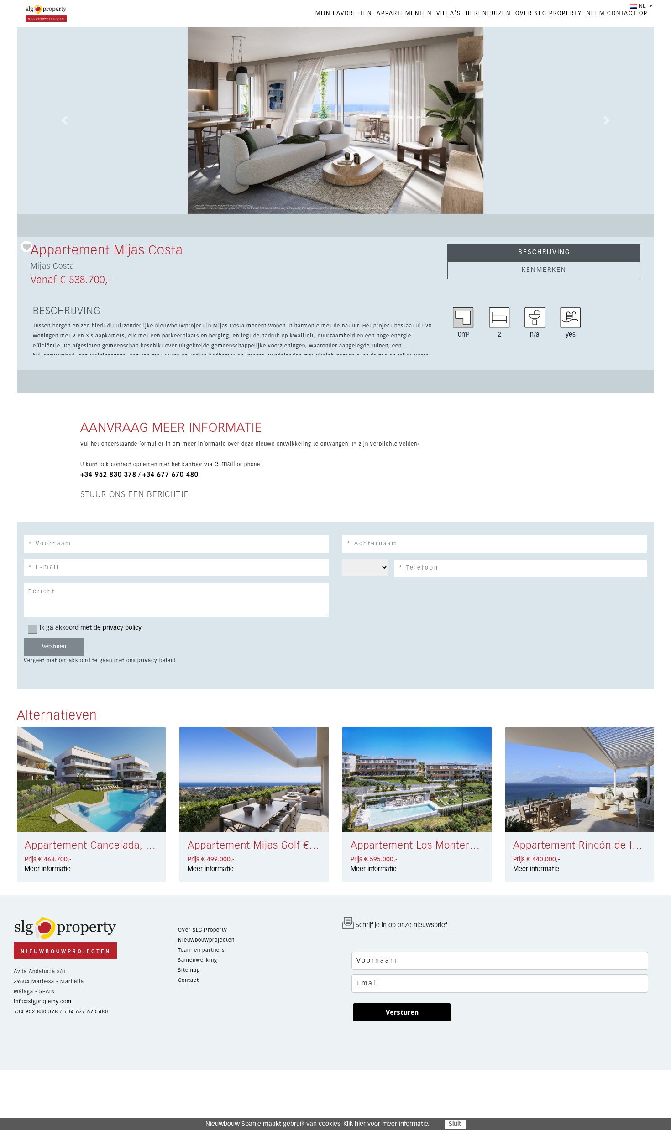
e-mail (225, 464)
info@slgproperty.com (43, 1001)
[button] (64, 120)
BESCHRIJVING (544, 252)
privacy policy (122, 628)
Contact (188, 980)
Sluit (455, 1124)
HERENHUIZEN (488, 13)
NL (642, 6)
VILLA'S (448, 13)
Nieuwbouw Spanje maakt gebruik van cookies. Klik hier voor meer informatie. (317, 1124)
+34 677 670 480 (170, 475)
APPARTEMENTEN (404, 13)
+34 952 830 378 (108, 475)
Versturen (402, 1012)
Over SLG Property (202, 930)
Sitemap (189, 970)
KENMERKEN (544, 270)
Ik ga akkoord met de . (91, 628)
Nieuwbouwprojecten (206, 940)
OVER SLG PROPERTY (548, 13)
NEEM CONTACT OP (617, 13)
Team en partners (201, 950)
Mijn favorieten (343, 13)
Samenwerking (197, 960)
